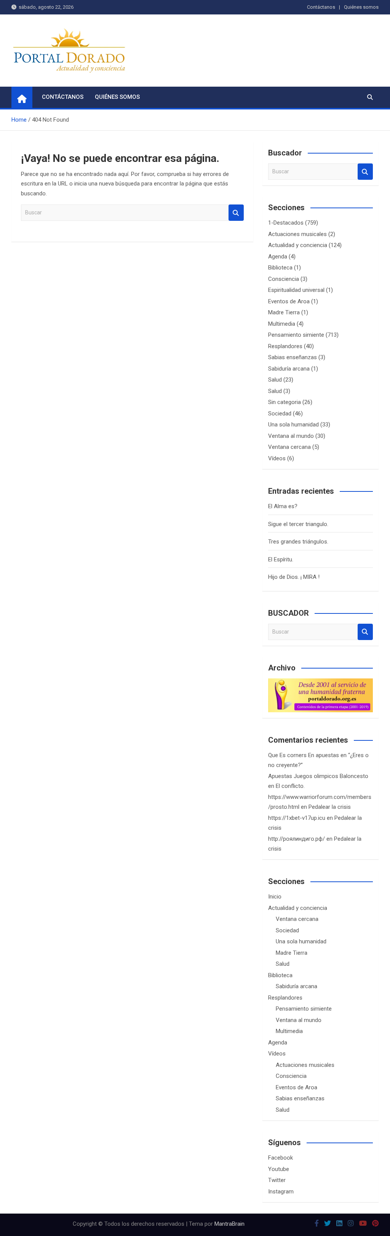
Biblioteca (280, 267)
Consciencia (283, 279)
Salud (275, 379)
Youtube (278, 1169)
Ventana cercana (289, 447)
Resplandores (285, 346)
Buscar (236, 212)
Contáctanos (321, 7)
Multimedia (281, 323)
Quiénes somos (361, 7)
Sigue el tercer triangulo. (298, 524)
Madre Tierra (284, 312)
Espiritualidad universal (296, 290)
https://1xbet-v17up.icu (296, 817)
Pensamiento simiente (296, 334)
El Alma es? (282, 506)
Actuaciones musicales (297, 234)
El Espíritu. (280, 559)
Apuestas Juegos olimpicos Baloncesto (318, 776)
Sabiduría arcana (289, 368)
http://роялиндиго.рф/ (296, 838)
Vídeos (277, 458)
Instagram (281, 1191)
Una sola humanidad (293, 424)
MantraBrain (229, 1223)
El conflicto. (290, 786)
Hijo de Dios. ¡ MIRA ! (294, 577)
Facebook (280, 1157)
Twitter (277, 1180)
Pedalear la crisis (329, 806)
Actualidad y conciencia (297, 245)
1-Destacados (286, 222)
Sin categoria (284, 402)
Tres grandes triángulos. (298, 541)
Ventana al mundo (291, 436)
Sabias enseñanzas (292, 357)
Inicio (274, 896)
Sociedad (279, 413)
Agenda (277, 256)
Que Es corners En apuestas (303, 755)
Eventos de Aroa (289, 301)
